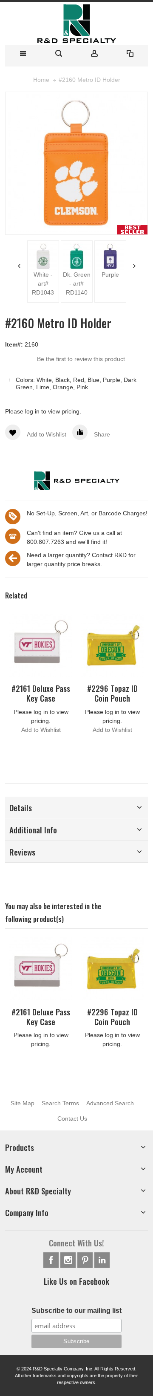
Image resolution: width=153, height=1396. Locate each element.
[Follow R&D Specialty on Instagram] (68, 1260)
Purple (110, 274)
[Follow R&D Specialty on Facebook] (51, 1260)
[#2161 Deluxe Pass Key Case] (40, 645)
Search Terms (60, 1103)
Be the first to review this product (81, 359)
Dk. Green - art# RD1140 (77, 283)
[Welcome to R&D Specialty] (76, 23)
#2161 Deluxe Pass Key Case (40, 693)
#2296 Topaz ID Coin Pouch (112, 693)
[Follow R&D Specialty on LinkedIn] (102, 1260)
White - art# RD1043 (43, 283)
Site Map (22, 1103)
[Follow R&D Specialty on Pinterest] (85, 1260)
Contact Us (72, 1118)
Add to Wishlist (41, 729)
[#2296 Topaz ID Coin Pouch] (112, 645)
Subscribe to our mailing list (76, 1310)
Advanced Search (110, 1103)
